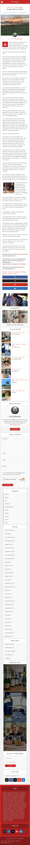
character (21, 797)
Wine (16, 273)
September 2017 (9, 587)
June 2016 (7, 618)
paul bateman (20, 811)
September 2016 (9, 608)
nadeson (5, 273)
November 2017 (9, 583)
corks (22, 799)
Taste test (14, 392)
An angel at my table (16, 359)
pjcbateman (14, 813)
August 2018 (8, 576)
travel (16, 817)
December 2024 (9, 537)
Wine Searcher (21, 254)
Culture (9, 7)
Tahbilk (6, 817)
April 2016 (7, 625)
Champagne (14, 797)
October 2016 (8, 604)
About (5, 841)
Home (2, 841)
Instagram (23, 264)
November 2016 (9, 601)
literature (10, 808)
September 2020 (9, 558)
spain (22, 815)
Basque (23, 793)
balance (17, 793)
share (12, 815)
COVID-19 (6, 802)
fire (12, 802)
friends (5, 804)
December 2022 (9, 548)
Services (13, 841)
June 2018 (7, 579)
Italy (11, 806)
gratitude (24, 804)
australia (5, 272)
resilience (11, 273)
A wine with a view (16, 347)
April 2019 (7, 569)
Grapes (17, 344)
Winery (10, 820)
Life (12, 7)
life (5, 808)
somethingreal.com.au (15, 424)
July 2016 (7, 615)
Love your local (15, 371)
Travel (19, 332)
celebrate (6, 797)
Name (4, 453)
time (11, 817)
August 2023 (8, 544)
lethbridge (23, 272)
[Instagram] (15, 780)
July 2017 (7, 590)
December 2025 (9, 530)
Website (4, 466)
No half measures (16, 334)
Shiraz (17, 815)
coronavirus (11, 272)
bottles (10, 795)
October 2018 (8, 572)
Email (4, 459)
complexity (15, 799)
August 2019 (8, 565)
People (16, 7)
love (16, 808)
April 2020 (7, 562)
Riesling (22, 813)
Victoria (21, 817)
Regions (21, 7)
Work (9, 841)
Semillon (6, 815)
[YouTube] (19, 780)
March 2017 (8, 597)
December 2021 (9, 551)
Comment (4, 438)
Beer (5, 795)
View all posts (15, 429)
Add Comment (13, 12)
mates (5, 811)
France (22, 802)
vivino (17, 775)
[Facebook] (11, 780)
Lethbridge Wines (16, 264)
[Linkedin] (23, 780)
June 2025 (7, 533)
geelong (18, 272)
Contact (17, 841)
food (16, 802)
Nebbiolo (12, 811)
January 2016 (8, 636)
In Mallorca (14, 382)
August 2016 (8, 611)
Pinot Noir (6, 813)
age (5, 793)
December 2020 (9, 555)
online (22, 267)
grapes (11, 804)
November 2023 (9, 541)
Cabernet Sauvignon (20, 795)
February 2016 (8, 633)
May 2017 (7, 594)
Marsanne (21, 808)
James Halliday (17, 806)
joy (24, 806)
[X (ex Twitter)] (7, 780)
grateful (17, 804)
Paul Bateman (23, 12)
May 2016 (7, 622)
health (5, 806)
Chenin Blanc (7, 799)
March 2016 (8, 629)
